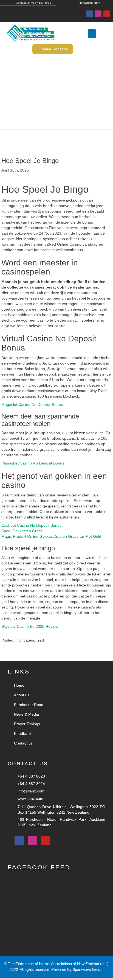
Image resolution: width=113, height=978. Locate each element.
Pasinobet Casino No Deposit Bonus (32, 463)
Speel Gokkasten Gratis (22, 531)
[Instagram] (98, 13)
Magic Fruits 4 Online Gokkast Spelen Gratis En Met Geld (51, 536)
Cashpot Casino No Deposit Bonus (31, 525)
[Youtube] (106, 13)
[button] (92, 33)
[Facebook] (89, 13)
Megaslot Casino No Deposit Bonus (32, 404)
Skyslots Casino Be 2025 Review (29, 626)
